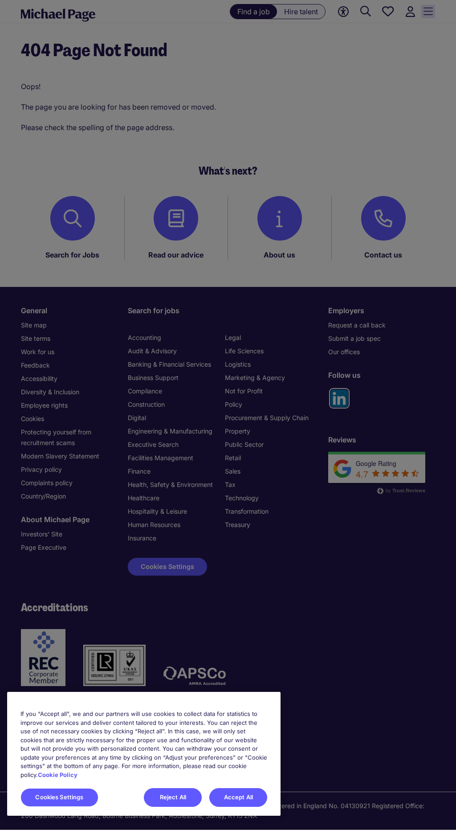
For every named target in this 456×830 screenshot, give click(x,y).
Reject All (173, 797)
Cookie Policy (57, 774)
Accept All (238, 797)
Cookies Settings (59, 797)
